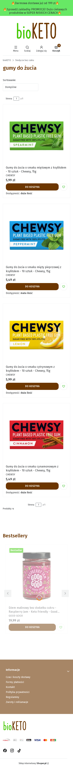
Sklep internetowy (32, 763)
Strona (9, 98)
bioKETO (7, 60)
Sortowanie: (9, 80)
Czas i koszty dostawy (18, 677)
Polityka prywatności (17, 692)
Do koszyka (32, 187)
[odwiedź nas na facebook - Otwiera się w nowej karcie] (5, 750)
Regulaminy (12, 697)
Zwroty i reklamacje (17, 702)
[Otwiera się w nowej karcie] (19, 750)
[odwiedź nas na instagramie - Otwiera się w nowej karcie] (12, 750)
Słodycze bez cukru (24, 60)
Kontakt (10, 687)
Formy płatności (15, 682)
